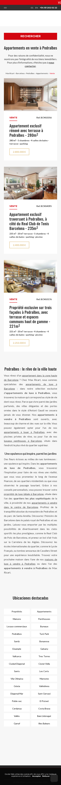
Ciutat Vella (44, 663)
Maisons (17, 619)
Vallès (17, 716)
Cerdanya (17, 708)
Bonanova (44, 641)
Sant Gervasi (44, 693)
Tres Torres (44, 656)
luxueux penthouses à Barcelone (23, 440)
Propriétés (17, 611)
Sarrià (17, 641)
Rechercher (30, 36)
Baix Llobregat (44, 716)
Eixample (17, 648)
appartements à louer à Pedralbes (24, 432)
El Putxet (44, 701)
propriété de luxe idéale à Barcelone (24, 494)
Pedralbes (30, 73)
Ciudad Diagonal (17, 663)
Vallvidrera (44, 686)
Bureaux (44, 626)
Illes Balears (44, 723)
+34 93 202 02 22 (48, 8)
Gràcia (17, 686)
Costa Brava (44, 708)
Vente (52, 73)
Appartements (42, 73)
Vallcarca (17, 656)
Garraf (17, 723)
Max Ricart (10, 73)
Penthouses (44, 619)
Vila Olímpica (17, 678)
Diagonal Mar (16, 693)
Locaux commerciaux (17, 626)
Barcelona (20, 73)
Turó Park (44, 634)
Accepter (36, 776)
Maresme (44, 678)
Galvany (44, 648)
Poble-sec (17, 701)
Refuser (46, 776)
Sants (17, 671)
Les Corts (44, 671)
